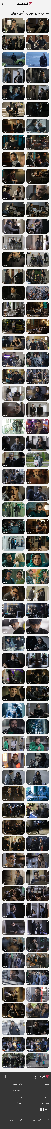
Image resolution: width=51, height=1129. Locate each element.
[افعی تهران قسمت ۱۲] (37, 192)
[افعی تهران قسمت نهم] (13, 543)
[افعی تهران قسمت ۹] (37, 509)
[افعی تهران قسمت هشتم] (37, 593)
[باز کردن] (4, 4)
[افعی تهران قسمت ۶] (13, 710)
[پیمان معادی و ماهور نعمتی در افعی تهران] (37, 176)
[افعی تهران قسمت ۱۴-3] (37, 92)
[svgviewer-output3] (41, 1109)
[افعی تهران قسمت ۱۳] (37, 126)
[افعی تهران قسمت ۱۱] (37, 293)
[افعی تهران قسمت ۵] (37, 793)
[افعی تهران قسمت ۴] (13, 843)
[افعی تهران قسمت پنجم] (13, 793)
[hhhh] (24, 4)
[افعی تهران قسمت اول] (37, 1060)
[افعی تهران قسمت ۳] (37, 944)
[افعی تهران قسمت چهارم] (37, 893)
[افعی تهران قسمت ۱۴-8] (13, 42)
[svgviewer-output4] (46, 1109)
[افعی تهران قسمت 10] (37, 393)
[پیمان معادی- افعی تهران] (13, 176)
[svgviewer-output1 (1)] (42, 1077)
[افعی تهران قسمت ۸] (13, 593)
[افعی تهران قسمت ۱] (13, 1044)
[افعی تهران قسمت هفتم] (13, 676)
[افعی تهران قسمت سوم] (37, 960)
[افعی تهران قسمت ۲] (13, 977)
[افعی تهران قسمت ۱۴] (37, 25)
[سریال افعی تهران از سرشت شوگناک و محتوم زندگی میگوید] (37, 359)
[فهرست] (47, 4)
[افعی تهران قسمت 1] (13, 1027)
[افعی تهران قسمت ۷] (13, 643)
